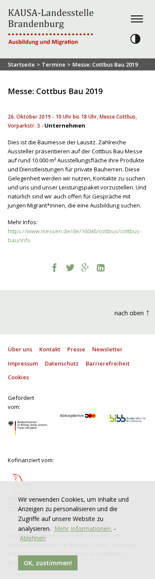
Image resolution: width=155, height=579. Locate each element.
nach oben (132, 312)
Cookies (18, 377)
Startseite (21, 64)
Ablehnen (33, 538)
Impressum (23, 363)
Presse (76, 349)
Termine (53, 64)
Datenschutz (62, 363)
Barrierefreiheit (108, 363)
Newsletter (107, 349)
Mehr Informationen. (83, 528)
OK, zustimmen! (48, 563)
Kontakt (49, 349)
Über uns (20, 349)
